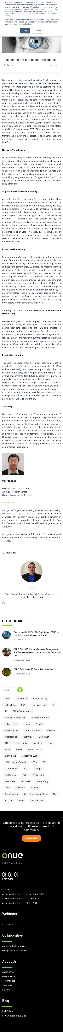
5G (6, 711)
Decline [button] (38, 30)
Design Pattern (37, 800)
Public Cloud (38, 774)
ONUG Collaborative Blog (14, 1015)
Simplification (11, 794)
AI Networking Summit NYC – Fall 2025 (21, 898)
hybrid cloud (10, 755)
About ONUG (8, 971)
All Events (7, 889)
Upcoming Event (30, 755)
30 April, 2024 (20, 639)
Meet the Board (9, 976)
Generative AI (34, 749)
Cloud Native (22, 743)
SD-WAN (50, 730)
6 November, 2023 (22, 660)
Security (40, 724)
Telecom (35, 787)
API (44, 762)
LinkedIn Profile (10, 502)
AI (54, 704)
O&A (35, 762)
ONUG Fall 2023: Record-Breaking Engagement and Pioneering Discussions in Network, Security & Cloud (37, 652)
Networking (21, 698)
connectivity (42, 781)
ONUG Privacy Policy (12, 863)
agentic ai (28, 736)
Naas (27, 724)
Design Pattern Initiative (14, 950)
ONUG (19, 749)
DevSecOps (10, 774)
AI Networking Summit (16, 762)
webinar (38, 743)
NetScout (20, 787)
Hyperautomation (40, 717)
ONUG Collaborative (22, 711)
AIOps (7, 749)
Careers (6, 989)
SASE (7, 743)
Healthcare (10, 781)
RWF (24, 774)
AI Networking (12, 730)
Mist (55, 794)
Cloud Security (40, 698)
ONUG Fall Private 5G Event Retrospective (33, 669)
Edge (7, 787)
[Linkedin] (3, 602)
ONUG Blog (7, 1011)
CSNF (24, 704)
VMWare (8, 800)
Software (25, 781)
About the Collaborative (13, 945)
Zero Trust (44, 736)
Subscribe (31, 838)
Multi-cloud (10, 704)
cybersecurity (11, 736)
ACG (26, 768)
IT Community (11, 768)
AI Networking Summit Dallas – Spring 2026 (23, 893)
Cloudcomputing (32, 730)
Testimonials (8, 980)
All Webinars (8, 924)
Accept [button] (25, 30)
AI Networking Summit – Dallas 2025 (20, 903)
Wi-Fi (21, 800)
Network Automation (15, 717)
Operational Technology (35, 794)
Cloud (7, 698)
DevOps (38, 768)
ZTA (50, 743)
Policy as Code (12, 724)
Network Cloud (40, 704)
